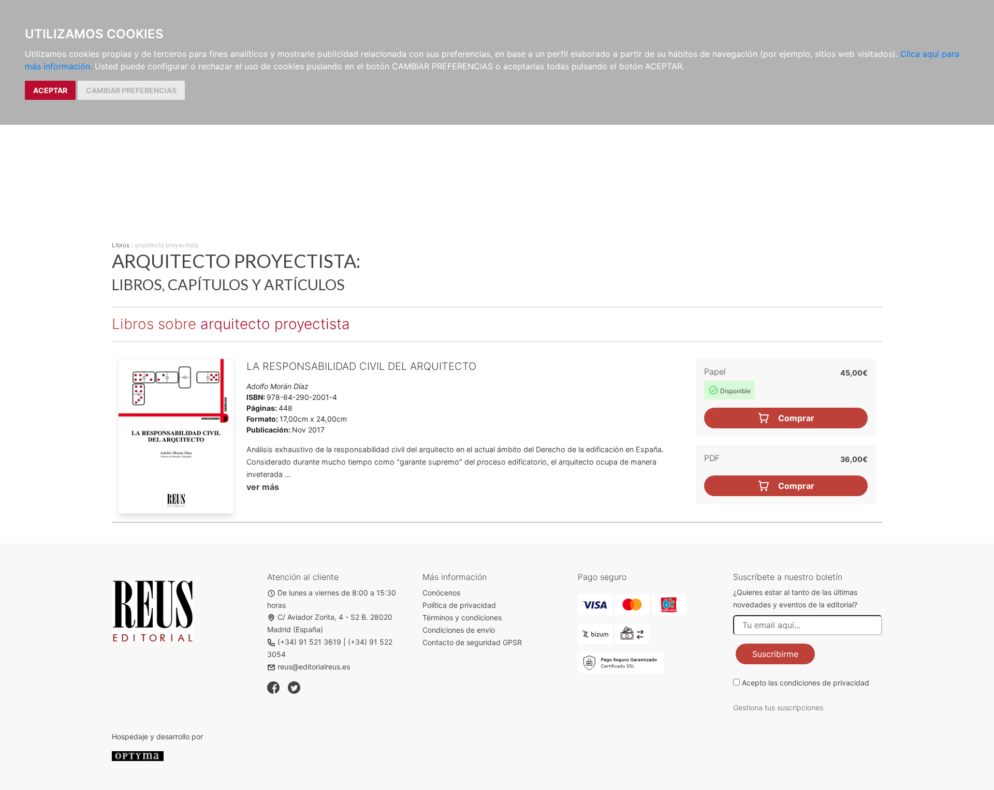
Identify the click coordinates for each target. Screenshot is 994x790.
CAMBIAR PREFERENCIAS (131, 90)
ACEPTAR (50, 90)
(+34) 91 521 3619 (309, 641)
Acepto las (805, 682)
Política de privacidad (459, 605)
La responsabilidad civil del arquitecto (361, 366)
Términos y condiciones (462, 617)
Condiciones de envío (458, 629)
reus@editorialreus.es (313, 666)
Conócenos (441, 592)
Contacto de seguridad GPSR (472, 642)
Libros (120, 245)
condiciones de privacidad (824, 682)
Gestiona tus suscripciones (778, 707)
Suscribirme (775, 654)
